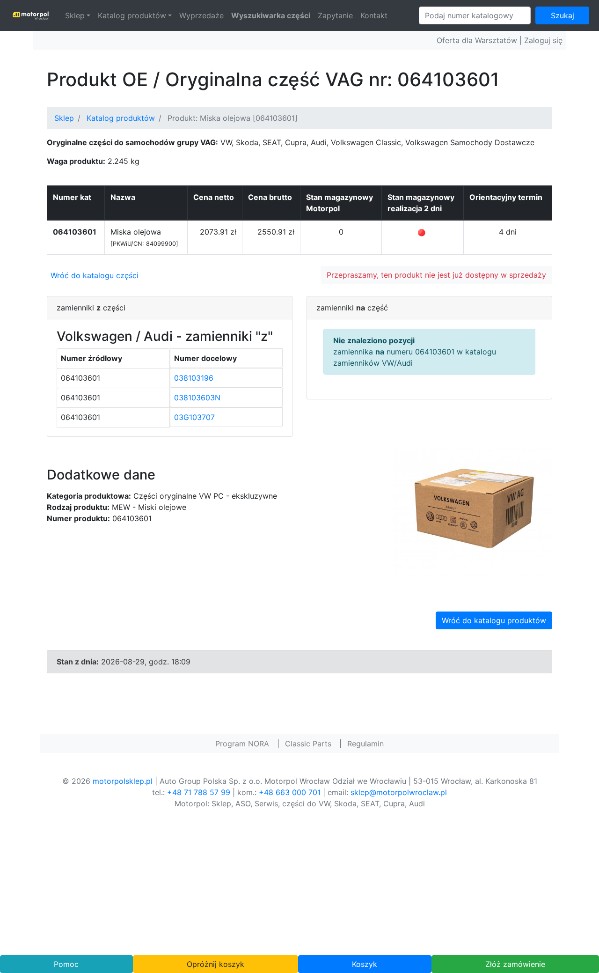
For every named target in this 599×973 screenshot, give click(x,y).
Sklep (75, 15)
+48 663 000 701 (290, 792)
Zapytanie (335, 15)
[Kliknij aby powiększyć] (472, 511)
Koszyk (364, 964)
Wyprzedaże (201, 15)
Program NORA (242, 743)
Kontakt (373, 15)
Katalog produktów (132, 15)
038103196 (193, 378)
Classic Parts (308, 743)
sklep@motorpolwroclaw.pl (399, 792)
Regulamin (365, 743)
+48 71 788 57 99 (198, 792)
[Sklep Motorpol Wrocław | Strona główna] (30, 15)
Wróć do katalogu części (95, 275)
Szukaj (562, 15)
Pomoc (66, 964)
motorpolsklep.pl (123, 781)
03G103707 (194, 417)
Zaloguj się (543, 40)
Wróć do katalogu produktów (494, 620)
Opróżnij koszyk (215, 964)
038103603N (197, 397)
